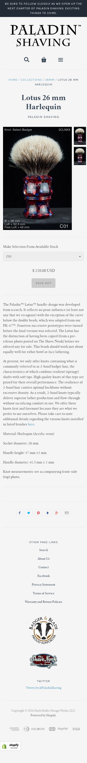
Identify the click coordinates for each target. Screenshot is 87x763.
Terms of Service (43, 593)
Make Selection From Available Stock (30, 247)
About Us (44, 559)
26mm (50, 80)
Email (67, 513)
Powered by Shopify (43, 715)
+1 (56, 513)
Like (19, 513)
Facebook (43, 576)
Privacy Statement (43, 585)
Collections (31, 80)
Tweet (29, 513)
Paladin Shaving (43, 117)
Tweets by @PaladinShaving (43, 688)
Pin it (38, 513)
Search (43, 550)
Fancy (47, 513)
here (31, 424)
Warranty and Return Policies (43, 602)
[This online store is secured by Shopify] (10, 749)
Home (13, 80)
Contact (43, 567)
